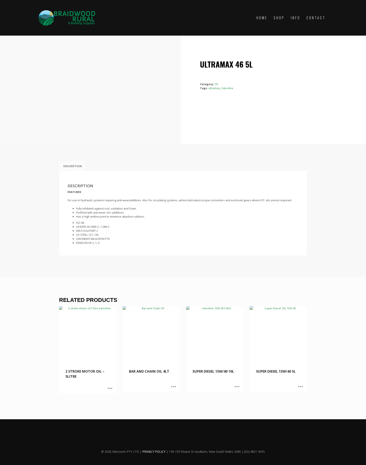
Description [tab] (72, 166)
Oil (216, 84)
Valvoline (227, 88)
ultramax (214, 88)
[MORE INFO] (110, 388)
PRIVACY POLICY (153, 452)
